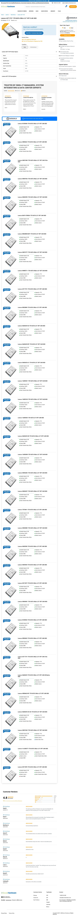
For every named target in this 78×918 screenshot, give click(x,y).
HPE (47, 895)
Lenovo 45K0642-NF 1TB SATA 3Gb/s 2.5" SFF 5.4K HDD (33, 693)
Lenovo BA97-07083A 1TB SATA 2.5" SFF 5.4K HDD (32, 215)
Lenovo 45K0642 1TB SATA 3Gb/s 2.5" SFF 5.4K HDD (32, 142)
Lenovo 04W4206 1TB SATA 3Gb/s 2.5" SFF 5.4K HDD (32, 473)
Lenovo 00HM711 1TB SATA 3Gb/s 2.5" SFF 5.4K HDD (32, 270)
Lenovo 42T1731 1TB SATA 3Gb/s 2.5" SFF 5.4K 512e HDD (32, 657)
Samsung (48, 904)
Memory (53, 11)
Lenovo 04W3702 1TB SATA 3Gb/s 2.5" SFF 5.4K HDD (32, 178)
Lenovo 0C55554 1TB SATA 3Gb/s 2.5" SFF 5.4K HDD (32, 620)
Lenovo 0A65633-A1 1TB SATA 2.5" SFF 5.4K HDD (31, 362)
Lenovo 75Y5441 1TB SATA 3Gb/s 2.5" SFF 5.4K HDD (32, 509)
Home (2, 14)
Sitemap (35, 895)
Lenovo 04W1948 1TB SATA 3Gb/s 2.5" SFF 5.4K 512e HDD (32, 161)
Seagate (48, 902)
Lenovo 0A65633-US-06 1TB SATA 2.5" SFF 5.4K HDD (32, 712)
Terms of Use (11, 913)
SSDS (37, 11)
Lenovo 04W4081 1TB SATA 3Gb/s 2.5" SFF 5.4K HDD (32, 601)
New (25, 47)
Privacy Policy (4, 913)
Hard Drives (44, 11)
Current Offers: (25, 37)
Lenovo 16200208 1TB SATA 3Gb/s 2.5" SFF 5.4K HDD (32, 454)
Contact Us (35, 897)
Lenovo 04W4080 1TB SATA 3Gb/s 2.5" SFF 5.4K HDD (32, 528)
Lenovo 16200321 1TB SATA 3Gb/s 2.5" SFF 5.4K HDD (32, 381)
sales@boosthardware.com (70, 3)
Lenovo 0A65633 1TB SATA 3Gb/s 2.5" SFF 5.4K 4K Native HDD (34, 675)
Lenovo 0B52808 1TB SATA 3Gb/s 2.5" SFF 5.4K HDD (32, 307)
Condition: (24, 44)
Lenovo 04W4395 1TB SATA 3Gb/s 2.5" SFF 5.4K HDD (32, 197)
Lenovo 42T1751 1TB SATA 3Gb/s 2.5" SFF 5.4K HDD (32, 289)
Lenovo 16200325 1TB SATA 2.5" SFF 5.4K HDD (31, 417)
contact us (73, 6)
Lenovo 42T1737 (21, 14)
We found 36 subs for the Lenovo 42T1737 (70, 21)
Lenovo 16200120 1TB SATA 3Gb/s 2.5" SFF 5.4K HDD (32, 399)
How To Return (36, 899)
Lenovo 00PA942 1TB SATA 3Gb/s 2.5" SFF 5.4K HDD (32, 638)
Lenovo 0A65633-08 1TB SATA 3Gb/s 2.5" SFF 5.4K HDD (33, 436)
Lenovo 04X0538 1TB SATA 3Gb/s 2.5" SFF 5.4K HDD (32, 546)
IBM (47, 899)
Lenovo (7, 14)
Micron (47, 906)
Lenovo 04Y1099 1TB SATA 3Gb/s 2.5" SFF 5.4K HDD (32, 767)
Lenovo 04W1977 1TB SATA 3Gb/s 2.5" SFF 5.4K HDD (32, 252)
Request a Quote (67, 35)
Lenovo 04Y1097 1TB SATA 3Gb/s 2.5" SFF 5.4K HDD (32, 583)
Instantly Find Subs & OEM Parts (71, 20)
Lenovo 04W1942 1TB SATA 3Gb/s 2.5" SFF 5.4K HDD (32, 730)
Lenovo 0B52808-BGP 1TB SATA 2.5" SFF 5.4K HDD (32, 234)
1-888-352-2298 (56, 3)
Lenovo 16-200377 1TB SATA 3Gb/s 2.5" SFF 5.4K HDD (33, 748)
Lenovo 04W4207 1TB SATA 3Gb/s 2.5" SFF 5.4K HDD (32, 491)
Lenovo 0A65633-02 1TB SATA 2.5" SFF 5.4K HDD (31, 326)
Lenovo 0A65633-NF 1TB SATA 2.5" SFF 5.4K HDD (31, 344)
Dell (47, 897)
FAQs (59, 11)
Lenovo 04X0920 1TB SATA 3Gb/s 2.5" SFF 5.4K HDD (32, 565)
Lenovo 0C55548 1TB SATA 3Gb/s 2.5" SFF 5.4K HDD (32, 123)
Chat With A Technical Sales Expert (34, 33)
